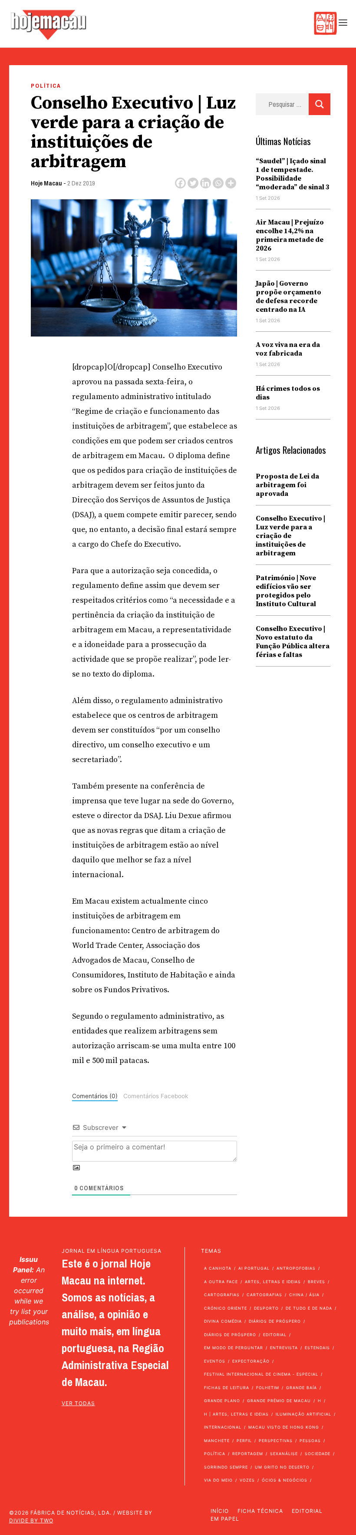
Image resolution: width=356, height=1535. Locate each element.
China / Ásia (304, 1294)
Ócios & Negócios (284, 1480)
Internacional (222, 1427)
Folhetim (267, 1387)
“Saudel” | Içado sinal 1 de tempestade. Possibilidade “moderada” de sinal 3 (293, 174)
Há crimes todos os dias (288, 393)
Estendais (317, 1347)
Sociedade (317, 1453)
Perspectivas (276, 1440)
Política (46, 85)
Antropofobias (296, 1268)
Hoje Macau (46, 183)
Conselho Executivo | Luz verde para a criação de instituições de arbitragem (290, 536)
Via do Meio (218, 1480)
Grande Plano (222, 1400)
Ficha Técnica (260, 1511)
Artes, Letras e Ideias (273, 1281)
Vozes (247, 1480)
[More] (230, 183)
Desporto (266, 1308)
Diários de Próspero (275, 1321)
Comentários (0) (95, 1096)
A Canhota (217, 1268)
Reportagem (247, 1453)
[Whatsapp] (218, 183)
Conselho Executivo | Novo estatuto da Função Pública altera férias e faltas (293, 641)
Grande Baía (301, 1387)
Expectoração (251, 1361)
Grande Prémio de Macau (279, 1400)
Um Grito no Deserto (282, 1467)
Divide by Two (31, 1520)
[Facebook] (180, 183)
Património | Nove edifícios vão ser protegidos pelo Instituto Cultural (286, 591)
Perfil (244, 1440)
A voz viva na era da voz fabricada (288, 349)
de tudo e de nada (309, 1308)
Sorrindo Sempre (226, 1467)
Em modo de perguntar (233, 1347)
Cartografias (222, 1294)
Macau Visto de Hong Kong (283, 1427)
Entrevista (284, 1347)
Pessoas (310, 1440)
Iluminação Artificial (303, 1414)
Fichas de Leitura (226, 1387)
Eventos (214, 1361)
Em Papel (225, 1518)
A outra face (221, 1281)
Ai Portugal (254, 1268)
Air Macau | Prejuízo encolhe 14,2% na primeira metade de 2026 (290, 235)
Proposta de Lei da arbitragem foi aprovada (287, 485)
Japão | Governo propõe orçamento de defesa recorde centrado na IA (288, 296)
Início (220, 1511)
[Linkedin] (205, 183)
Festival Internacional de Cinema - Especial (261, 1374)
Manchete (217, 1440)
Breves (316, 1281)
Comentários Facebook (155, 1096)
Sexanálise (284, 1453)
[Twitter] (193, 183)
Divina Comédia (223, 1321)
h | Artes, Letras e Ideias (236, 1414)
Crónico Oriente (225, 1308)
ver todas (78, 1403)
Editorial (275, 1334)
